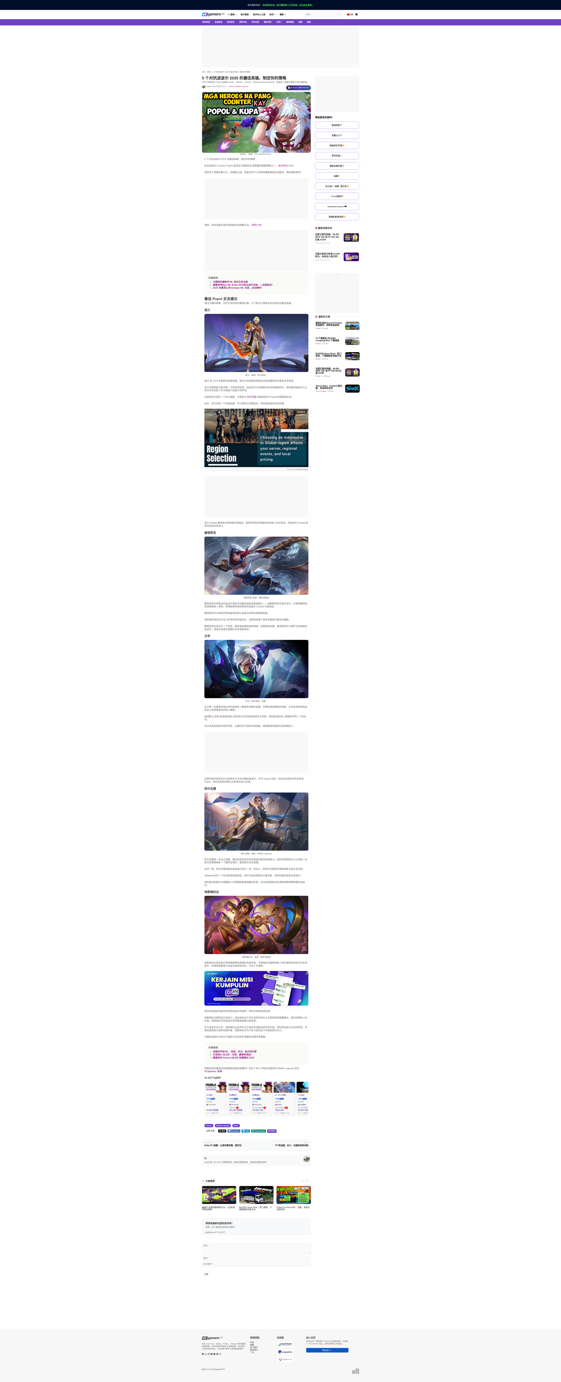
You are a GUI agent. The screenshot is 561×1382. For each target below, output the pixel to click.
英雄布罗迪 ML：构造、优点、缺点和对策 (234, 1051)
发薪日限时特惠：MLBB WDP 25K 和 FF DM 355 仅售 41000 (327, 237)
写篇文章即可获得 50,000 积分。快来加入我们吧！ (327, 255)
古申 (216, 716)
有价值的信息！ (280, 5)
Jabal (208, 86)
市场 (252, 1342)
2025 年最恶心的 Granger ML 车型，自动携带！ (238, 288)
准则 (357, 1369)
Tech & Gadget (321, 391)
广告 (252, 1352)
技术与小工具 (259, 14)
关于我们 (254, 1347)
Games (232, 86)
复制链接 (271, 1131)
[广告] (280, 47)
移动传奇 (283, 165)
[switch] (356, 14)
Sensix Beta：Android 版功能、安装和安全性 (329, 387)
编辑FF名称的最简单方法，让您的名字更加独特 (218, 1208)
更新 (282, 14)
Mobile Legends (242, 86)
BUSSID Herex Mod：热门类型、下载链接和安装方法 (255, 1208)
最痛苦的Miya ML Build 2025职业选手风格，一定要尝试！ (243, 285)
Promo (318, 376)
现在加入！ (327, 1350)
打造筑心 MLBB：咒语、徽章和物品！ (233, 1054)
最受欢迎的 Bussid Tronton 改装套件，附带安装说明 (329, 324)
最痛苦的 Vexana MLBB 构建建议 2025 (233, 1057)
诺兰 (206, 381)
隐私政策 (355, 1373)
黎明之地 (256, 225)
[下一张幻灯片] (307, 1180)
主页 (203, 72)
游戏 (232, 14)
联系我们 (254, 1350)
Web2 (236, 1125)
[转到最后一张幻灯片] (302, 1180)
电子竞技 (245, 14)
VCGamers (218, 1369)
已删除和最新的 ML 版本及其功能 (230, 282)
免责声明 (355, 1371)
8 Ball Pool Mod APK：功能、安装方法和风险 (293, 1208)
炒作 (272, 14)
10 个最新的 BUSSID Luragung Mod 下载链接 (327, 339)
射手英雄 (251, 397)
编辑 (252, 1345)
